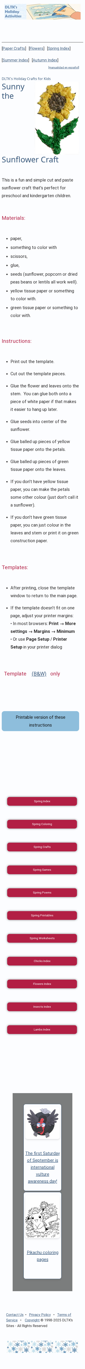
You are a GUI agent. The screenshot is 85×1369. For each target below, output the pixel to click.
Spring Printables (42, 915)
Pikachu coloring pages (42, 1256)
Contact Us (15, 1315)
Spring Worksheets (42, 938)
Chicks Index (42, 961)
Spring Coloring (42, 824)
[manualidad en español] (63, 67)
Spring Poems (42, 892)
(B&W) (39, 674)
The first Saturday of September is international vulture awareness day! (42, 1167)
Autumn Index (45, 60)
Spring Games (42, 869)
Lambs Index (42, 1029)
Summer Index (15, 60)
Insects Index (42, 1006)
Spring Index (59, 48)
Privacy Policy (40, 1315)
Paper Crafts (14, 48)
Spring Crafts (42, 847)
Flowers (36, 48)
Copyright (32, 1320)
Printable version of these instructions (40, 721)
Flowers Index (42, 983)
